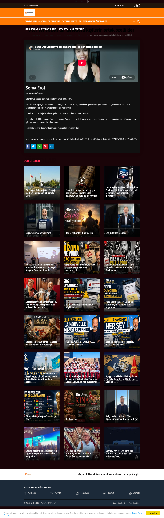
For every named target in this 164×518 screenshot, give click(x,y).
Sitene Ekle (120, 474)
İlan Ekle (136, 503)
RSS (103, 474)
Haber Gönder (118, 503)
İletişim (135, 474)
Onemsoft (51, 503)
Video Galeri (48, 35)
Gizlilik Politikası (92, 474)
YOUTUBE (136, 493)
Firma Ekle (128, 503)
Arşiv (129, 474)
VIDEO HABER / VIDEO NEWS (96, 21)
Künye (81, 474)
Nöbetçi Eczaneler (31, 5)
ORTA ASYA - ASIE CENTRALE (71, 29)
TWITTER (58, 493)
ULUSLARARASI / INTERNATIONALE (40, 29)
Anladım (153, 513)
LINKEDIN (110, 493)
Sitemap (110, 474)
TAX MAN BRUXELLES (71, 21)
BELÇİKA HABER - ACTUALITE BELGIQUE (42, 21)
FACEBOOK (32, 493)
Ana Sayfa (36, 35)
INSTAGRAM (84, 493)
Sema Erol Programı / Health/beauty (71, 35)
